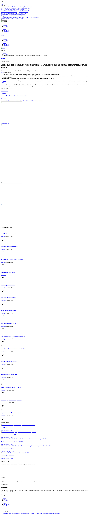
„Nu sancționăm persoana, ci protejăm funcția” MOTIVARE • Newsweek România (20, 17)
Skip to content (4, 4)
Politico (2, 82)
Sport (4, 29)
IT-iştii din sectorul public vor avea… (10, 361)
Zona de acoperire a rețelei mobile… (9, 374)
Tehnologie (6, 31)
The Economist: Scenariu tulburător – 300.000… (12, 259)
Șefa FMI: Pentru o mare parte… (9, 233)
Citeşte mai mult (4, 91)
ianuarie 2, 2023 (9, 430)
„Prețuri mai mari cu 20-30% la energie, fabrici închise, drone (14, 12)
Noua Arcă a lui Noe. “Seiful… (8, 272)
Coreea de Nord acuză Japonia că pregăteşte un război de (13, 13)
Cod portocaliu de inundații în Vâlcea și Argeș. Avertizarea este (15, 10)
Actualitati (5, 27)
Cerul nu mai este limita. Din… (8, 323)
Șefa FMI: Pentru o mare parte (8, 427)
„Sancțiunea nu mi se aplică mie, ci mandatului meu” (12, 16)
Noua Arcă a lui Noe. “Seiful (7, 448)
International (6, 30)
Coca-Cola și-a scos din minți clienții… (10, 246)
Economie (5, 26)
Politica (5, 25)
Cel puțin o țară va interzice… (8, 285)
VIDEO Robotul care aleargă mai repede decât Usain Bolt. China (15, 8)
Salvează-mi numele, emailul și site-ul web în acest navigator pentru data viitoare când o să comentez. (25, 481)
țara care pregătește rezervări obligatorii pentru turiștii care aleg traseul (16, 6)
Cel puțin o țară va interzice (7, 455)
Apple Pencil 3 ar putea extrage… (9, 297)
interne (2, 72)
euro (4, 81)
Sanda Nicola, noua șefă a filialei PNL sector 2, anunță (13, 9)
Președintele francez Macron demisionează (11, 412)
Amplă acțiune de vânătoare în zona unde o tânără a (12, 18)
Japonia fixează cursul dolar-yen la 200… (11, 387)
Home (4, 53)
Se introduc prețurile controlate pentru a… (11, 400)
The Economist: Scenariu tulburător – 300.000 (12, 441)
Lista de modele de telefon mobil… (9, 310)
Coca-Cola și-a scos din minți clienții (9, 434)
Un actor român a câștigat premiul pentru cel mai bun (13, 14)
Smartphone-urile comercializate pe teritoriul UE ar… (14, 348)
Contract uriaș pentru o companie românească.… (13, 336)
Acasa (4, 23)
